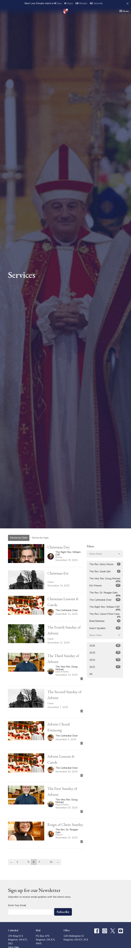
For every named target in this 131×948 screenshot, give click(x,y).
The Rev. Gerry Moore (104, 564)
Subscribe (63, 912)
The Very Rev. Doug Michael (104, 579)
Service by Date (18, 537)
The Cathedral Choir (104, 599)
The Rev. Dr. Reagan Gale (104, 593)
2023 (104, 667)
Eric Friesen (104, 585)
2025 (104, 652)
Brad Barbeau (104, 621)
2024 (104, 660)
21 (51, 862)
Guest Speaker (104, 628)
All (90, 674)
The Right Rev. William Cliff (104, 608)
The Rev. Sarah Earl (104, 571)
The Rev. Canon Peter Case (104, 615)
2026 (104, 645)
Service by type (40, 537)
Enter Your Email (17, 905)
